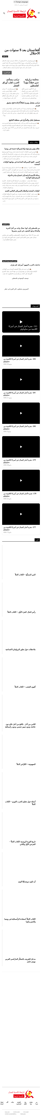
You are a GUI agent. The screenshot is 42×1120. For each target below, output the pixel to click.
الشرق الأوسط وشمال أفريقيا (9, 261)
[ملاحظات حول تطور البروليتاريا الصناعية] (21, 633)
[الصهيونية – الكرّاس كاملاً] (21, 748)
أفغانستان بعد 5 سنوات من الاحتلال (22, 51)
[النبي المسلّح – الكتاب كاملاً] (21, 558)
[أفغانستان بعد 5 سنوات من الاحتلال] (21, 37)
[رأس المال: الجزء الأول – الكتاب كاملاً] (21, 596)
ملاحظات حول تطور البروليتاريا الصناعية (21, 649)
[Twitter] (20, 23)
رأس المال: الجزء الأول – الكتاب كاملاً (22, 612)
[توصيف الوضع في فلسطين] (34, 281)
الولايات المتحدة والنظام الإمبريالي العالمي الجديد (22, 191)
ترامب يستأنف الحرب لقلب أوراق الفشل (10, 82)
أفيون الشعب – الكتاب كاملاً (25, 687)
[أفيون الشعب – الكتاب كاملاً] (21, 670)
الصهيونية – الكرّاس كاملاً (26, 764)
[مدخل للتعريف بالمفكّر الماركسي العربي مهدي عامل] (21, 943)
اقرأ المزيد (7, 72)
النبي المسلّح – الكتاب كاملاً (25, 575)
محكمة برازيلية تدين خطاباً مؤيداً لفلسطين (31, 82)
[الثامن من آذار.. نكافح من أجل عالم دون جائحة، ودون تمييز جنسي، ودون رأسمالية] (21, 708)
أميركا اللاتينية (6, 224)
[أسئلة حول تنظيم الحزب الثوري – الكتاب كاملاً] (21, 785)
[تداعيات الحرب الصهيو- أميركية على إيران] (21, 252)
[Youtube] (16, 23)
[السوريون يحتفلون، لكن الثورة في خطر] (34, 292)
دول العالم (5, 56)
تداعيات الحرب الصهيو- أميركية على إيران (25, 265)
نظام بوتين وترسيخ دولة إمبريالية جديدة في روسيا (22, 149)
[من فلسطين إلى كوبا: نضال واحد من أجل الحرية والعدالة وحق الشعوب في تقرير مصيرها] (21, 215)
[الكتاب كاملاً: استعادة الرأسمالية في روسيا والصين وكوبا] (21, 903)
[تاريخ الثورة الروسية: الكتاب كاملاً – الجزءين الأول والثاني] (21, 825)
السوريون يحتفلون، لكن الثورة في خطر (16, 289)
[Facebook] (25, 23)
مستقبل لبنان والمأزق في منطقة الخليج (24, 120)
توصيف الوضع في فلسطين (20, 278)
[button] (21, 322)
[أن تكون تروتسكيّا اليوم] (21, 865)
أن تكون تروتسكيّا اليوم (27, 882)
